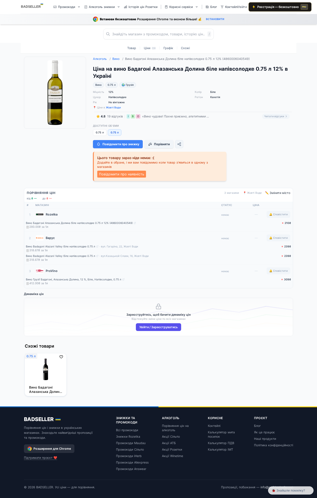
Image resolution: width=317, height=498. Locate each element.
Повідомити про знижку (120, 144)
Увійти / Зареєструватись (158, 327)
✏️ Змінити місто (277, 193)
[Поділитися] (179, 144)
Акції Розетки (172, 449)
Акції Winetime (172, 456)
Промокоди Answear (131, 469)
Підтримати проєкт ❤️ (40, 457)
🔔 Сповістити (278, 214)
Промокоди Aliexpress (132, 462)
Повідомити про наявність (121, 174)
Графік (168, 48)
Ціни (150, 48)
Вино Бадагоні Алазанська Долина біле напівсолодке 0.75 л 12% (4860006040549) (79, 223)
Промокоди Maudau (131, 443)
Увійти (242, 7)
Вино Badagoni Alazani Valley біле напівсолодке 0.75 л (60, 246)
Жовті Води (113, 107)
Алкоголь (102, 59)
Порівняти (162, 144)
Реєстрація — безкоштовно (281, 7)
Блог (257, 426)
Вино (117, 59)
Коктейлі (214, 426)
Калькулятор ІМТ (220, 449)
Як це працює (264, 432)
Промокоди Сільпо (130, 449)
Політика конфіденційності (273, 445)
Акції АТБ (169, 443)
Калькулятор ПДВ (221, 443)
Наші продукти (265, 438)
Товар (131, 48)
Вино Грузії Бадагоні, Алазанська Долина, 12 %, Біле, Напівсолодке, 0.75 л (73, 279)
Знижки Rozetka (128, 436)
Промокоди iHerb (129, 456)
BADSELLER (39, 419)
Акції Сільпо (171, 436)
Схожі (185, 48)
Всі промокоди (127, 430)
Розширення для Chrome (52, 448)
